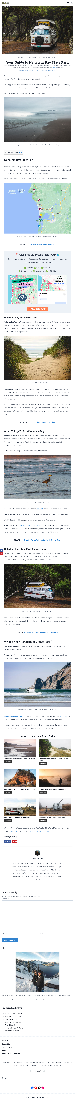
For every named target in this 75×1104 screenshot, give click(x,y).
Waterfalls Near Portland (14, 1028)
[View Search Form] (71, 3)
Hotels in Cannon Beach (13, 1013)
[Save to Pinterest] (1, 553)
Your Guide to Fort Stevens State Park (52, 817)
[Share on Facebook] (1, 550)
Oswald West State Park (13, 716)
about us (67, 999)
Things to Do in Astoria (13, 1031)
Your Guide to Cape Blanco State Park (17, 817)
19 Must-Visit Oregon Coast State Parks (41, 244)
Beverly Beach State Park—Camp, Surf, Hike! (19, 759)
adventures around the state (40, 831)
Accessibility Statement (11, 1054)
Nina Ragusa (24, 70)
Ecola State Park (11, 1019)
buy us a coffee (37, 1071)
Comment (6, 899)
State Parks (64, 716)
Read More (8, 761)
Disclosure (55, 67)
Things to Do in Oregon (13, 1022)
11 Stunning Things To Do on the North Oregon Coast (41, 540)
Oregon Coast (27, 57)
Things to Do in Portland (13, 1016)
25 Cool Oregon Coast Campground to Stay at (41, 632)
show (20, 152)
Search (4, 1078)
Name (5, 933)
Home (20, 57)
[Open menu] (68, 3)
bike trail (39, 509)
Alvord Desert (10, 1025)
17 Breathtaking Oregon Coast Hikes (41, 422)
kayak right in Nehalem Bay (30, 525)
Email (42, 933)
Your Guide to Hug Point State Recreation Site (19, 789)
